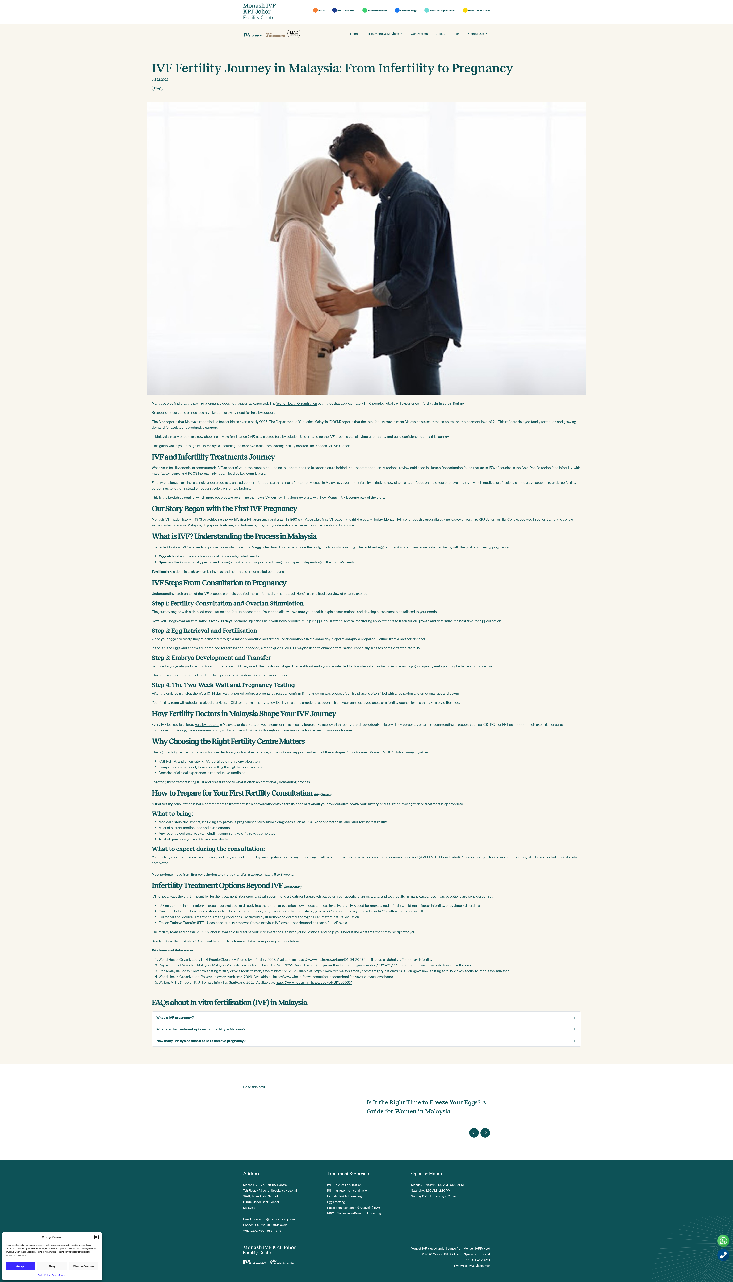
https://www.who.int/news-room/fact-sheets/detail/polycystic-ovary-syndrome (333, 976)
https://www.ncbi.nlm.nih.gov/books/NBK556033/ (314, 982)
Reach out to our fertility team (219, 940)
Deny (52, 1266)
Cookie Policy (44, 1275)
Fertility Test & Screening (344, 1196)
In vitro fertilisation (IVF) (170, 546)
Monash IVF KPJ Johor (332, 445)
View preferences (83, 1266)
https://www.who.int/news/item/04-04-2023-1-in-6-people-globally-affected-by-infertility (364, 959)
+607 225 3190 (346, 10)
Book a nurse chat (479, 10)
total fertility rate (379, 421)
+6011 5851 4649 (377, 10)
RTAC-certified (213, 761)
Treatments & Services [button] (383, 33)
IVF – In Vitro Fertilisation (344, 1184)
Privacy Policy (58, 1275)
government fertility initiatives (363, 482)
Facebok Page (408, 10)
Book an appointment (442, 10)
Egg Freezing (336, 1202)
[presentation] (474, 1133)
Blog (456, 33)
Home (354, 33)
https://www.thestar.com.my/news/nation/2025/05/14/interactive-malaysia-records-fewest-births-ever (393, 964)
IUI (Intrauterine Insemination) (181, 905)
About (440, 33)
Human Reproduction (446, 467)
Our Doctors (419, 33)
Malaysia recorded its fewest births (212, 421)
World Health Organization (296, 403)
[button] (96, 1237)
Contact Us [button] (476, 33)
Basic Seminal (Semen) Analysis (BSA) (353, 1207)
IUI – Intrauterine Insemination (348, 1190)
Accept (20, 1266)
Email (321, 10)
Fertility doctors (207, 724)
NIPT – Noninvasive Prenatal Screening (354, 1213)
